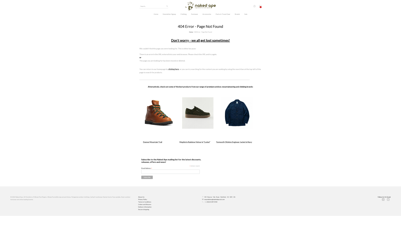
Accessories (206, 14)
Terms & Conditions (144, 202)
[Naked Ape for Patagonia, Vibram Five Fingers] (200, 6)
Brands (237, 14)
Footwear (194, 14)
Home (156, 14)
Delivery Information (145, 207)
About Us (141, 197)
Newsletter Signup (169, 14)
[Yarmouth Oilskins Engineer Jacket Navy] (237, 113)
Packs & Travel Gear (223, 14)
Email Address (146, 168)
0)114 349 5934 (212, 202)
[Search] (167, 6)
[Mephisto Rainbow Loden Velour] (198, 113)
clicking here (173, 69)
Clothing (183, 14)
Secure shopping (143, 209)
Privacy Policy (142, 199)
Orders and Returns (144, 204)
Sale (245, 14)
